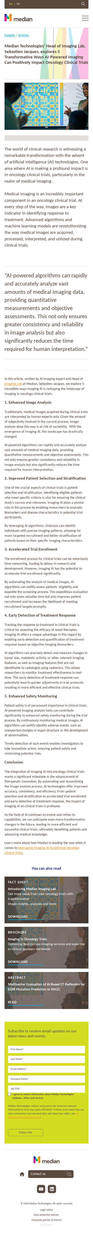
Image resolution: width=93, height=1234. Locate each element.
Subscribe (25, 1132)
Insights (10, 35)
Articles (23, 35)
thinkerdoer (46, 1225)
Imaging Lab (13, 384)
